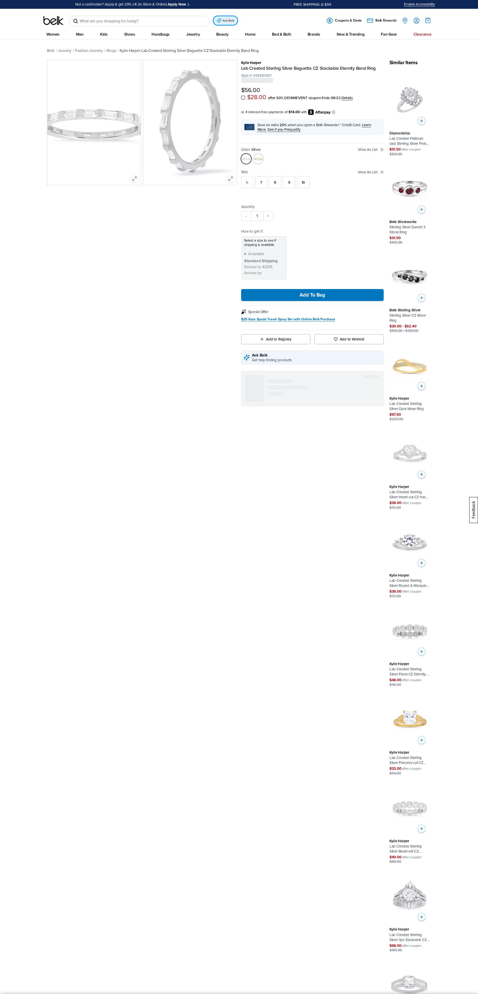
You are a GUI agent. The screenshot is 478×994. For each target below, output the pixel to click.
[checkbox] (243, 98)
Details (347, 98)
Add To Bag (312, 295)
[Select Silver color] (246, 159)
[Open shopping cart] (428, 20)
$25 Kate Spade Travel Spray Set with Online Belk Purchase (288, 319)
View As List (368, 149)
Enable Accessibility (419, 4)
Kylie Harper (251, 62)
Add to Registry (278, 339)
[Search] (75, 21)
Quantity (248, 206)
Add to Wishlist (352, 339)
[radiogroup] (312, 182)
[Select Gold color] (258, 159)
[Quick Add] (422, 121)
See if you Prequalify (283, 129)
